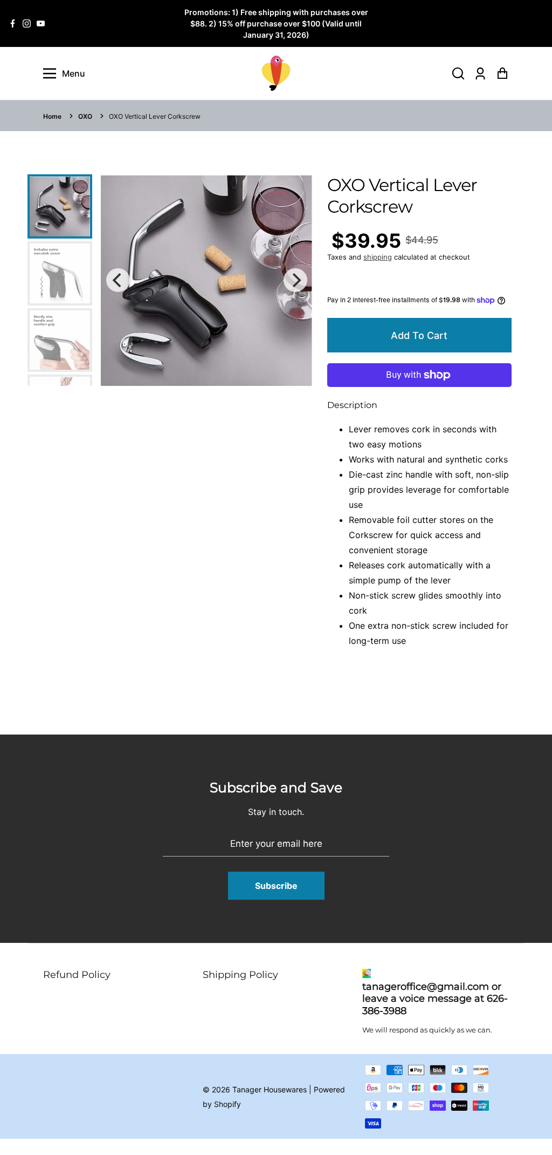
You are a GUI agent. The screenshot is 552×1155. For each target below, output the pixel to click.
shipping (377, 257)
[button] (458, 73)
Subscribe (276, 885)
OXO (85, 116)
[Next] (295, 280)
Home (52, 116)
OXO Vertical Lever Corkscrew (155, 116)
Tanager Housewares (269, 1089)
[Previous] (118, 280)
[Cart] (502, 73)
